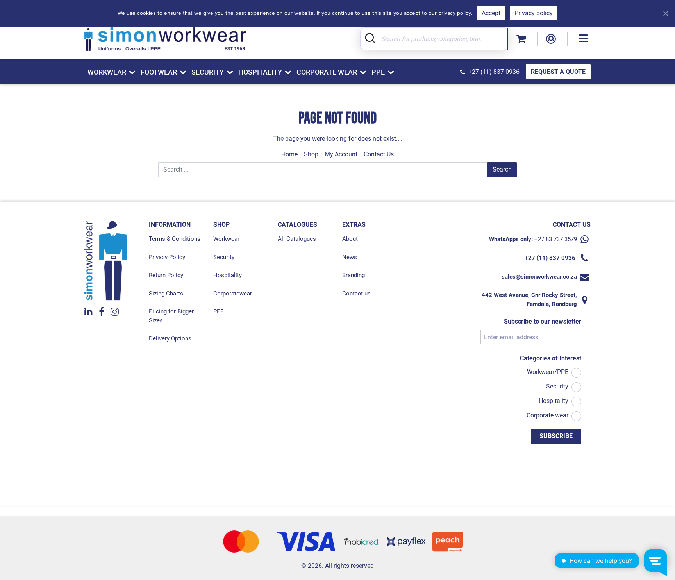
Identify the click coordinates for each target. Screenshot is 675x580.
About (350, 238)
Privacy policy (533, 13)
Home (289, 154)
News (349, 257)
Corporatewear (232, 293)
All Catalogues (297, 238)
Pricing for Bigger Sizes (171, 316)
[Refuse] (665, 13)
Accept (491, 13)
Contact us (356, 293)
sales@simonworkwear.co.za (539, 276)
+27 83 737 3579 (555, 239)
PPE (218, 311)
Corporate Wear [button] (326, 72)
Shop (311, 154)
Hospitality (227, 275)
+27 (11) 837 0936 (494, 71)
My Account (341, 154)
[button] (583, 39)
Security (223, 257)
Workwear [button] (107, 72)
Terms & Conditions (174, 238)
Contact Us (379, 154)
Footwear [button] (159, 72)
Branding (353, 275)
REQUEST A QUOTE (558, 71)
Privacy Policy (167, 257)
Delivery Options (170, 338)
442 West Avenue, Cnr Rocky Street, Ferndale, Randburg (529, 300)
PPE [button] (378, 72)
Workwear (226, 238)
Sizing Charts (166, 293)
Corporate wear (547, 415)
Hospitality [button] (260, 72)
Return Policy (166, 275)
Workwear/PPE (547, 372)
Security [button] (207, 72)
